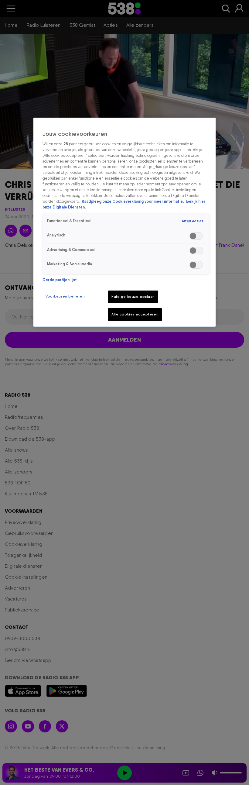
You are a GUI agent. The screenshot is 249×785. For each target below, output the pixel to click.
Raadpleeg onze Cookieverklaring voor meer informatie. (133, 201)
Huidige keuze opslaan (133, 296)
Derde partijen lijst (60, 279)
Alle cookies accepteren (135, 314)
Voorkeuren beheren (65, 296)
